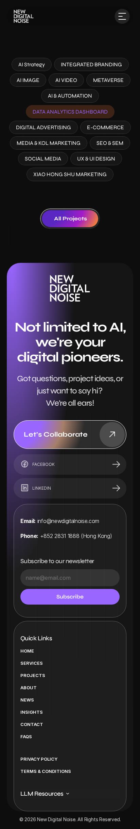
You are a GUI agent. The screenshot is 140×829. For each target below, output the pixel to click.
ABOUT (28, 687)
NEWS (27, 700)
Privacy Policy (38, 759)
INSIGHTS (31, 712)
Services (31, 663)
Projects (32, 675)
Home (27, 651)
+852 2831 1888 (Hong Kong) (76, 535)
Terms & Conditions (45, 771)
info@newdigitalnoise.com (68, 521)
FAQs (26, 736)
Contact (31, 724)
